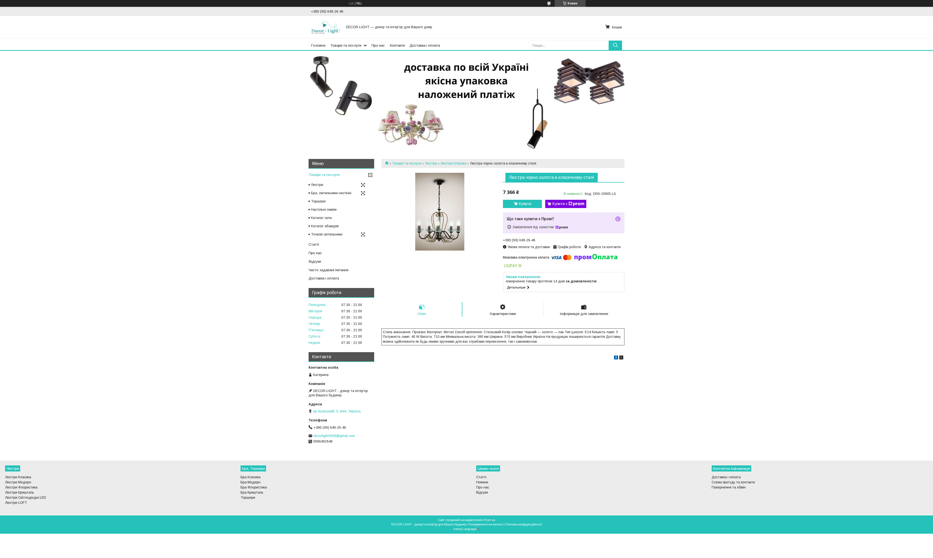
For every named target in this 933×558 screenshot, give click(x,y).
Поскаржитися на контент (485, 524)
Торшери (318, 201)
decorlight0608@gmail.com (334, 436)
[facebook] (616, 358)
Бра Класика (250, 477)
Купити (525, 204)
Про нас (378, 45)
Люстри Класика (453, 163)
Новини (482, 482)
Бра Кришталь (252, 492)
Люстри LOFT (16, 503)
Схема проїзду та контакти (733, 482)
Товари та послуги (345, 45)
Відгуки (315, 261)
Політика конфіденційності (523, 524)
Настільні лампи (324, 209)
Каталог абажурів (325, 226)
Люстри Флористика (21, 487)
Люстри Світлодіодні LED (25, 497)
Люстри (431, 163)
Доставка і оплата (425, 45)
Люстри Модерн (18, 482)
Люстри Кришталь (19, 492)
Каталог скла (321, 218)
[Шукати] (615, 45)
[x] (621, 358)
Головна (318, 45)
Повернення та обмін (729, 487)
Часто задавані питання (328, 270)
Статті (314, 244)
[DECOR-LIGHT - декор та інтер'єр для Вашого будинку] (325, 27)
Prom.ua (489, 520)
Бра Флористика (254, 487)
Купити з (559, 204)
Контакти (397, 45)
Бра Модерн (250, 482)
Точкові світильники (326, 234)
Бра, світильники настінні (331, 193)
